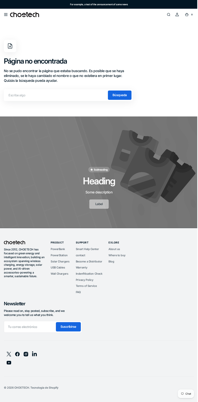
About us (114, 247)
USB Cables (58, 265)
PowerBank (58, 247)
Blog (111, 259)
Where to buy (116, 253)
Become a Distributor (89, 259)
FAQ (78, 290)
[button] (6, 14)
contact (80, 253)
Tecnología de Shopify (44, 385)
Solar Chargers (60, 259)
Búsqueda (120, 95)
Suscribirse (68, 325)
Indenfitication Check (89, 272)
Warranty (81, 265)
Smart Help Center (87, 247)
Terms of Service (86, 284)
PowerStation (59, 253)
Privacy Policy (84, 278)
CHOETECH (21, 385)
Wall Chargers (59, 272)
